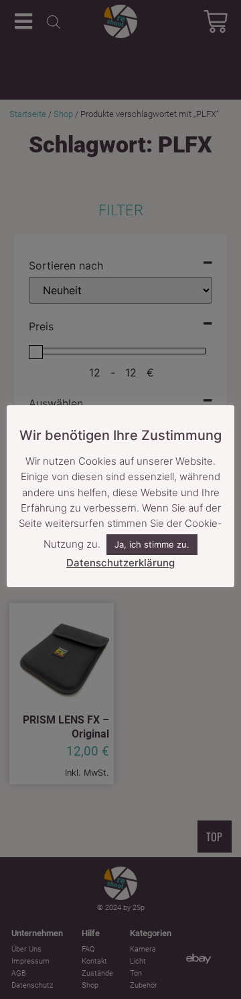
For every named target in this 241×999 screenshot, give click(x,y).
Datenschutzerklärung (120, 562)
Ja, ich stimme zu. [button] (151, 544)
